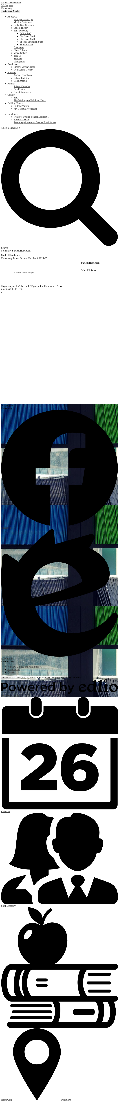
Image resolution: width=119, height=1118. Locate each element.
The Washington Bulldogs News (30, 100)
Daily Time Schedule (24, 25)
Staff (16, 97)
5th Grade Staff (27, 36)
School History (21, 27)
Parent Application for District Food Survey (35, 122)
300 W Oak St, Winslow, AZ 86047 (18, 677)
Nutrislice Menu (21, 119)
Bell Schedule (20, 80)
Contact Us (12, 672)
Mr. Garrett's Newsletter (25, 108)
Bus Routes (19, 89)
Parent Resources (22, 92)
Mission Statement (23, 22)
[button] (12, 16)
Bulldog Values (21, 106)
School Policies (21, 78)
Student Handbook (23, 75)
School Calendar (22, 86)
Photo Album (20, 50)
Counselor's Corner (23, 69)
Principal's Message (23, 19)
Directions (19, 47)
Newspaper (19, 61)
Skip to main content (11, 2)
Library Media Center (24, 67)
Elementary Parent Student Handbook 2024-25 (24, 258)
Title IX (17, 55)
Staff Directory (21, 30)
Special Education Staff (31, 41)
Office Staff (25, 33)
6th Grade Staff (27, 39)
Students (5, 250)
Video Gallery (20, 53)
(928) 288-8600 (52, 677)
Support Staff (26, 44)
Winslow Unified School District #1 (31, 116)
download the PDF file (12, 289)
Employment (13, 669)
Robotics (18, 58)
